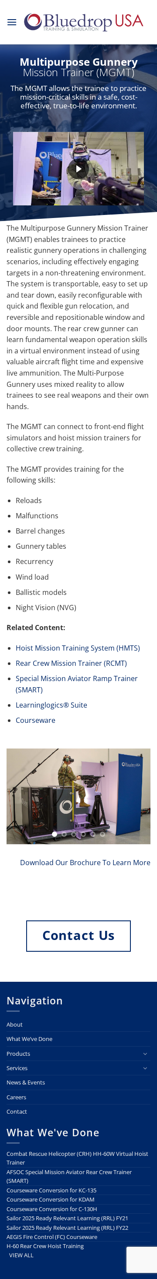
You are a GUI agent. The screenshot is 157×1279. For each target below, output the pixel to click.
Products (18, 1053)
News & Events (26, 1082)
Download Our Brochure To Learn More (85, 862)
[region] (78, 111)
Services (17, 1068)
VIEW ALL (21, 1255)
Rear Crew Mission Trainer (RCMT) (71, 663)
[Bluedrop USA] (84, 22)
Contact (17, 1111)
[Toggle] (145, 1053)
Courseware (35, 720)
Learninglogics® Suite (51, 705)
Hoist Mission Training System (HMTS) (78, 648)
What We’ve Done (29, 1039)
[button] (12, 22)
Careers (16, 1097)
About (15, 1024)
